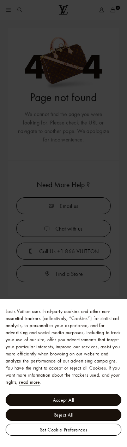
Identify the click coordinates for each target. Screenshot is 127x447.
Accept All (63, 400)
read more (29, 382)
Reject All (63, 415)
